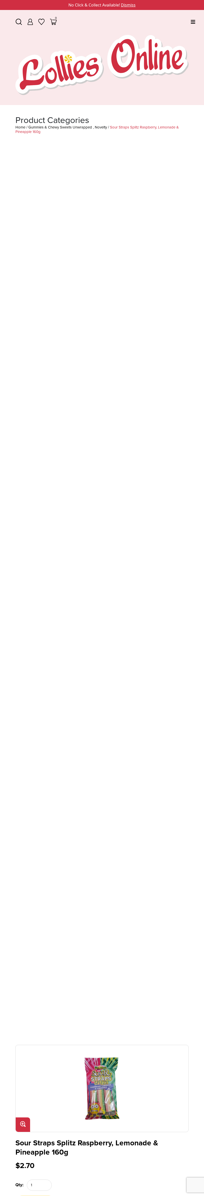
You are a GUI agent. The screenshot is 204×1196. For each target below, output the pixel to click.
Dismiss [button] (128, 5)
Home (20, 127)
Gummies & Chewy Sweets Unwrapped (60, 127)
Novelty (101, 127)
